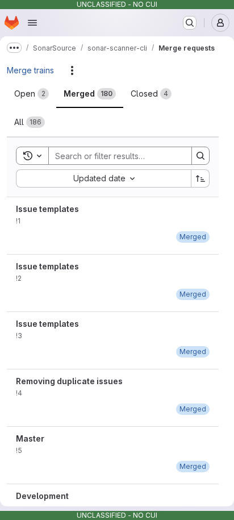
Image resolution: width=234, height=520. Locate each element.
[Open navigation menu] (32, 23)
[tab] (31, 94)
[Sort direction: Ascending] (200, 178)
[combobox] (103, 178)
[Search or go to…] (190, 23)
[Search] (200, 156)
